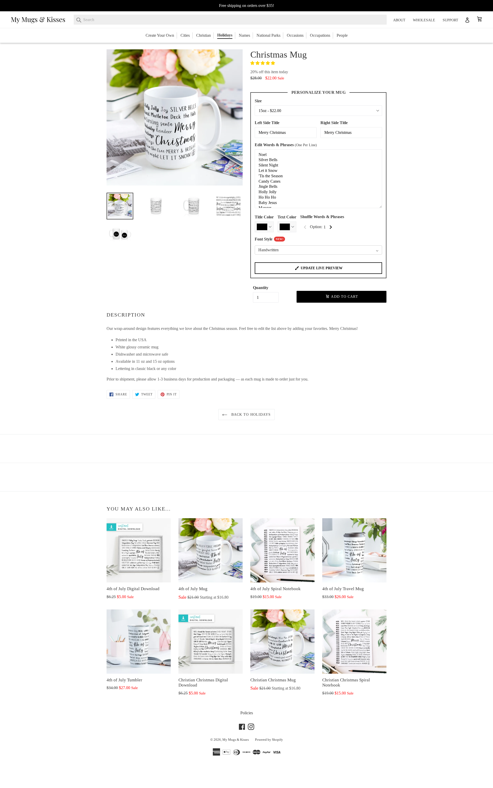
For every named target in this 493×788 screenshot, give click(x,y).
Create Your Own (160, 35)
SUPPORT (450, 20)
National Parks (268, 35)
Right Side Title (334, 122)
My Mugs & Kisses (235, 739)
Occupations (320, 35)
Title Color (264, 217)
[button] (263, 63)
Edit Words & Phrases (286, 145)
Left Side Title (267, 122)
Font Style (269, 239)
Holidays (224, 35)
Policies (246, 713)
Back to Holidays (250, 414)
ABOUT (399, 20)
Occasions (295, 35)
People (342, 35)
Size (258, 101)
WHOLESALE (424, 20)
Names (244, 35)
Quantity (260, 287)
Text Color (287, 217)
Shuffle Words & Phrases (322, 217)
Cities (185, 35)
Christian (203, 35)
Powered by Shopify (269, 739)
